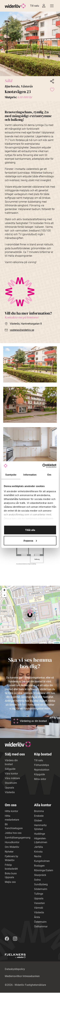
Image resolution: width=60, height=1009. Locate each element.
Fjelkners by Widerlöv (11, 858)
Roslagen (39, 865)
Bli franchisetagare (14, 826)
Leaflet (56, 642)
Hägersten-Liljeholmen (40, 840)
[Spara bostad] (52, 89)
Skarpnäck (40, 875)
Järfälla (38, 846)
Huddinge (39, 833)
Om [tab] (49, 474)
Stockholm (11, 782)
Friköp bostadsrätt (11, 866)
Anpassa (28, 540)
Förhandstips (41, 765)
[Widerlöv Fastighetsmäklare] (15, 6)
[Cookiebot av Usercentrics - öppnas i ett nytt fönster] (42, 466)
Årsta (37, 917)
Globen (38, 820)
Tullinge (38, 893)
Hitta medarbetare (12, 817)
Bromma (39, 811)
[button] (30, 44)
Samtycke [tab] (10, 474)
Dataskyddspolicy (15, 969)
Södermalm (40, 889)
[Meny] (51, 6)
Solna (37, 879)
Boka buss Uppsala (11, 875)
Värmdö (38, 907)
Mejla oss (10, 882)
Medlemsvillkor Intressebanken (22, 976)
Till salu (34, 5)
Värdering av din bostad (33, 721)
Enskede (39, 815)
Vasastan (39, 903)
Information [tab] (29, 474)
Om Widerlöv (12, 846)
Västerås (10, 792)
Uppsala (9, 787)
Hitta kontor (11, 811)
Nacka (37, 856)
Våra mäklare (12, 778)
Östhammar (41, 926)
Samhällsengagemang (17, 837)
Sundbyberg (41, 884)
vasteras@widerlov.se (22, 329)
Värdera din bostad (11, 762)
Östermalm (40, 921)
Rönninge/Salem (43, 870)
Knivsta (38, 851)
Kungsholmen (42, 861)
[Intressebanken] (44, 5)
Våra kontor (11, 773)
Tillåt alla (30, 530)
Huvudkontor (12, 842)
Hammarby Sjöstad (40, 827)
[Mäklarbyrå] (15, 956)
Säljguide (10, 768)
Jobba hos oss (13, 832)
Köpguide (39, 774)
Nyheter (9, 851)
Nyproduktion (41, 769)
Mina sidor (40, 779)
